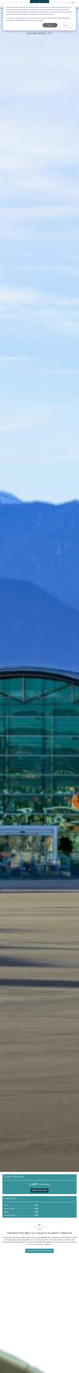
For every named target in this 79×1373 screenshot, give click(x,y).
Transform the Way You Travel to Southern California (39, 1233)
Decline (65, 25)
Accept (50, 25)
